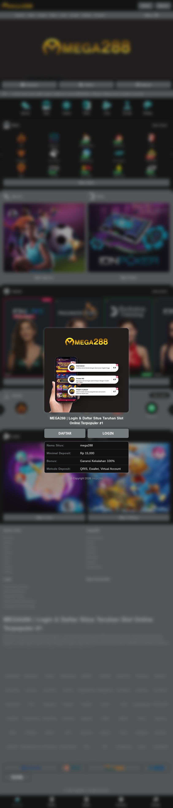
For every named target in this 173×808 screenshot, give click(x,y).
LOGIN (108, 433)
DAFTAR (65, 433)
